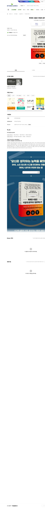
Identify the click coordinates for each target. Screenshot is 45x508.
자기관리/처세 (27, 13)
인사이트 (33, 95)
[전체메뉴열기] (8, 9)
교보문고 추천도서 (10, 134)
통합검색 (22, 5)
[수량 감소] (42, 506)
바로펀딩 (37, 9)
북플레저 (8, 30)
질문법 (9, 95)
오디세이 (19, 9)
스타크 (13, 95)
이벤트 (28, 9)
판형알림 (29, 124)
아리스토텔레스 (19, 95)
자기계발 (15, 13)
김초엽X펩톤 (13, 9)
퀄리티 (28, 95)
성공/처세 (20, 13)
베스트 (24, 9)
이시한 (8, 28)
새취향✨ (32, 9)
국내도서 (10, 13)
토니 (24, 95)
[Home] (7, 13)
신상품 (42, 9)
